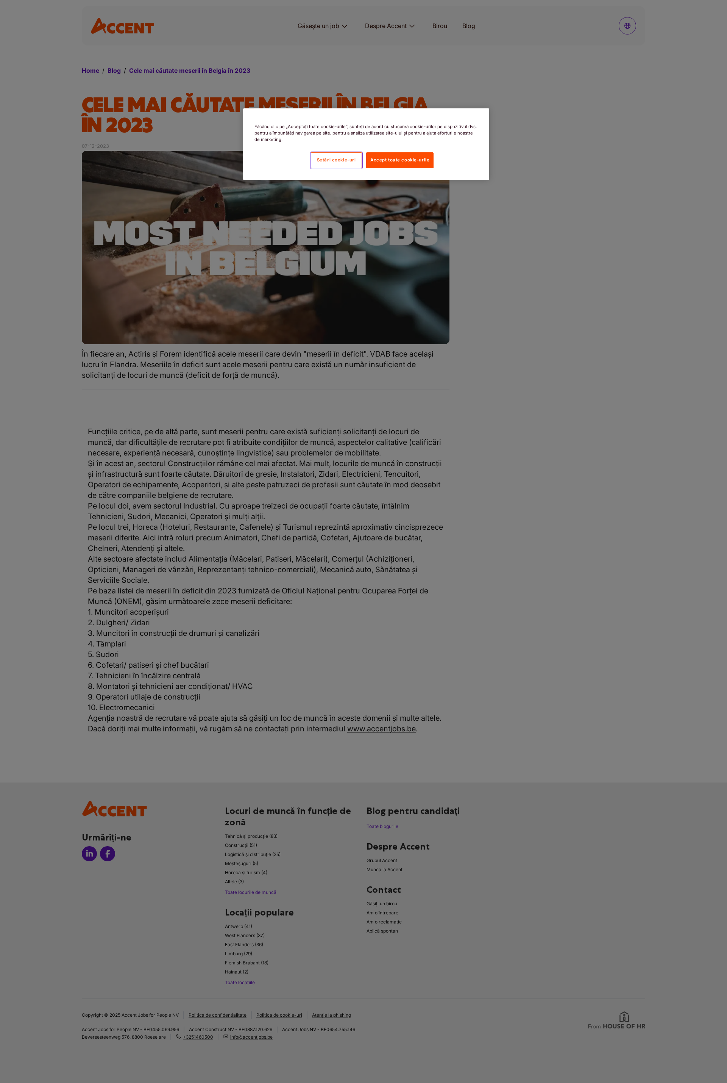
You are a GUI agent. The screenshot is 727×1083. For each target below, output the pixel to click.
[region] (366, 144)
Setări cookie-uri (336, 160)
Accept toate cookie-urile (399, 160)
